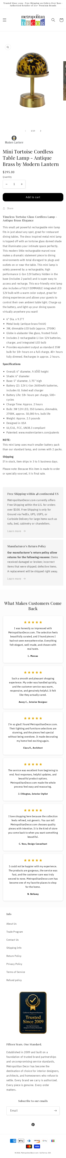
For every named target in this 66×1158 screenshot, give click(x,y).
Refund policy (14, 980)
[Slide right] (40, 130)
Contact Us (12, 939)
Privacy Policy (14, 963)
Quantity (7, 176)
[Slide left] (25, 130)
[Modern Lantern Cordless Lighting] (33, 140)
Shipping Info (14, 947)
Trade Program (14, 931)
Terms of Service (15, 971)
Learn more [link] (14, 531)
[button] (4, 20)
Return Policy (13, 955)
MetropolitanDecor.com (30, 1153)
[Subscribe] (55, 1110)
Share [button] (10, 208)
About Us (11, 923)
